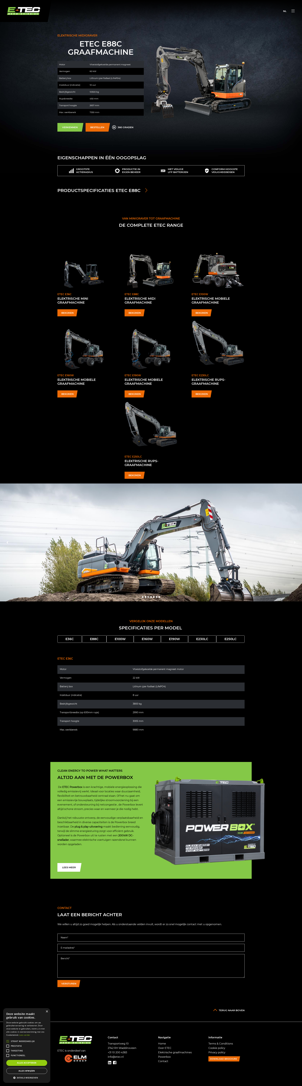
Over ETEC (164, 1048)
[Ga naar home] (26, 11)
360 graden (125, 127)
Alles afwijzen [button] (27, 1070)
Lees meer (69, 867)
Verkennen (70, 127)
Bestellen (97, 127)
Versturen (68, 983)
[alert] (26, 1045)
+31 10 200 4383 (117, 1052)
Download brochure (223, 1059)
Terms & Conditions (220, 1043)
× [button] (47, 1011)
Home (162, 1043)
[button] (26, 1078)
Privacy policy (216, 1052)
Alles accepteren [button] (26, 1062)
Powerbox (164, 1056)
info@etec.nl (116, 1056)
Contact (163, 1061)
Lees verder (24, 1035)
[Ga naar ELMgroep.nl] (75, 1058)
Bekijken (67, 312)
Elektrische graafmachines (175, 1052)
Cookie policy (216, 1048)
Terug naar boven (232, 1010)
